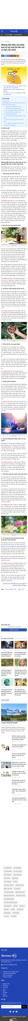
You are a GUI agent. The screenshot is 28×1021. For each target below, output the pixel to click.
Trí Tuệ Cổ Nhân (8, 871)
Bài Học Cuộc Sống (20, 895)
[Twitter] (14, 1011)
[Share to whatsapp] (14, 56)
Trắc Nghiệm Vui (8, 867)
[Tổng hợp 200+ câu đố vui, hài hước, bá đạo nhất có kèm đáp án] (6, 783)
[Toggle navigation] (26, 31)
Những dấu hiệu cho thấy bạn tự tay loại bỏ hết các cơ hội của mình (13, 103)
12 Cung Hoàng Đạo (8, 892)
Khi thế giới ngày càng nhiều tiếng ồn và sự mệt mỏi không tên (6, 654)
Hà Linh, (15, 585)
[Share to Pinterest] (11, 56)
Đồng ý (24, 1006)
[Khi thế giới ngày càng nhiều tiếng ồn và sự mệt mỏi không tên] (7, 644)
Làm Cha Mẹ (7, 878)
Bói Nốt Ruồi (15, 878)
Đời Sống (7, 41)
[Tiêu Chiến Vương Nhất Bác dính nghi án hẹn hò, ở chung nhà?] (6, 800)
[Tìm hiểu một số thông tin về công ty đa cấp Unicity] (6, 747)
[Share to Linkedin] (8, 56)
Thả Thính (6, 916)
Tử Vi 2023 (13, 916)
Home (2, 41)
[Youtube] (16, 1011)
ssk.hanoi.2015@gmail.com (10, 964)
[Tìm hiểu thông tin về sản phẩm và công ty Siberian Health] (14, 712)
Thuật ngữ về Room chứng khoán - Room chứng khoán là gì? (19, 791)
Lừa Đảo (13, 909)
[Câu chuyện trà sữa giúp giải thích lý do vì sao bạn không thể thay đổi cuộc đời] (21, 681)
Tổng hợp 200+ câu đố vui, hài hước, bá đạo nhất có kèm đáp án (18, 782)
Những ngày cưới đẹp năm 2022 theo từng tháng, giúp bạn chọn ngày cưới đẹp (19, 764)
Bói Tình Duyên (7, 874)
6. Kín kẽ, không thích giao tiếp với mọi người (14, 116)
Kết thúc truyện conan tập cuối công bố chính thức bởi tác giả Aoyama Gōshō (19, 737)
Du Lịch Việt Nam (17, 874)
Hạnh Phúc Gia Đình (8, 885)
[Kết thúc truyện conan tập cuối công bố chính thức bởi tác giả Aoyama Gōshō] (6, 739)
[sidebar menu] (2, 31)
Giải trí (4, 994)
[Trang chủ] (14, 31)
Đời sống (5, 985)
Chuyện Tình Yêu (20, 885)
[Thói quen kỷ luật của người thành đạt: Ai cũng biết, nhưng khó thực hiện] (7, 681)
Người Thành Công (20, 892)
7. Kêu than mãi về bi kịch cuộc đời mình (13, 120)
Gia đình (5, 992)
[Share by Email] (17, 56)
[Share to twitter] (5, 56)
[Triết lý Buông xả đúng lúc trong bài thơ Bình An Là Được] (21, 644)
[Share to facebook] (2, 56)
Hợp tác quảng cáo (8, 975)
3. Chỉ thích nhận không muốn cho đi (14, 110)
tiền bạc (21, 152)
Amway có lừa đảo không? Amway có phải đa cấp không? (18, 755)
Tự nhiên (5, 987)
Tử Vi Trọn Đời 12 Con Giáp (10, 902)
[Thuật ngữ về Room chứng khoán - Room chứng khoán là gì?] (6, 791)
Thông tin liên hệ (7, 977)
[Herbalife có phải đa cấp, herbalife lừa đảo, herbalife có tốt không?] (6, 773)
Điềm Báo (6, 909)
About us (5, 996)
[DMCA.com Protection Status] (14, 1020)
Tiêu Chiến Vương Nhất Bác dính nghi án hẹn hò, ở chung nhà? (19, 799)
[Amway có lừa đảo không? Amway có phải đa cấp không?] (6, 756)
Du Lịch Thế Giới (18, 871)
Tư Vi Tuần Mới (7, 881)
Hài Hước (15, 905)
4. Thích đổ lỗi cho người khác (12, 112)
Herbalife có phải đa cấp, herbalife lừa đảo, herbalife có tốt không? (19, 773)
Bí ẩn (4, 990)
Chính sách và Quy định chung (10, 971)
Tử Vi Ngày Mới (7, 905)
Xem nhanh (5, 98)
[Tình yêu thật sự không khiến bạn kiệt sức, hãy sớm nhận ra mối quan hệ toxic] (21, 662)
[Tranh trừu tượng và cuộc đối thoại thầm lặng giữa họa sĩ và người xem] (7, 662)
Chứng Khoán (7, 912)
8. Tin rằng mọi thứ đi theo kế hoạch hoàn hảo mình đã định (13, 124)
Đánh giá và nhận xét (14, 629)
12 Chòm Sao (20, 909)
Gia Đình (15, 881)
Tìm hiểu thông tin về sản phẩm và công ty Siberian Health (13, 722)
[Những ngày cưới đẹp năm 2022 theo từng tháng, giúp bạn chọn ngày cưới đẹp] (6, 765)
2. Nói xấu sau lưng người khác (12, 108)
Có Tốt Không (16, 912)
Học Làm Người (17, 867)
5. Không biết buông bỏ (10, 114)
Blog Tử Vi (21, 589)
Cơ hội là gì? (6, 101)
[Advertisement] (14, 14)
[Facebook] (10, 1011)
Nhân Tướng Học (8, 888)
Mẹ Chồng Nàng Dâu (9, 899)
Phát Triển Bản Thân (11, 589)
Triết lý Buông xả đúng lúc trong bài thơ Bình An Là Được (20, 654)
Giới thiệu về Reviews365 (9, 973)
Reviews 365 (6, 984)
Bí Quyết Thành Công (9, 895)
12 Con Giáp (17, 888)
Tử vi (4, 989)
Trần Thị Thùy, (22, 585)
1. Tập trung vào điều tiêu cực (12, 106)
